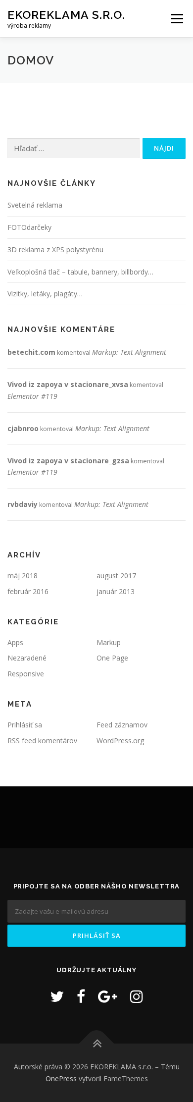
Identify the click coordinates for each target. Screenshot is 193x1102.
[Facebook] (81, 996)
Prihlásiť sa (24, 724)
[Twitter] (57, 996)
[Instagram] (136, 996)
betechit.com (31, 352)
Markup (108, 642)
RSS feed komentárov (42, 740)
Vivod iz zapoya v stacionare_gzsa (68, 460)
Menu (176, 18)
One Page (112, 657)
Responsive (25, 673)
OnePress (61, 1078)
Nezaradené (27, 657)
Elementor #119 (32, 396)
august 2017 (116, 575)
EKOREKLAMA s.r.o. (66, 14)
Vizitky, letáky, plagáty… (45, 293)
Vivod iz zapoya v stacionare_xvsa (67, 384)
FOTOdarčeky (29, 227)
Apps (15, 642)
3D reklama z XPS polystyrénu (55, 249)
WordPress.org (120, 740)
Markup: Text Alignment (129, 352)
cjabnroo (23, 428)
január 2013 (115, 591)
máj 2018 (22, 575)
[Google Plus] (107, 996)
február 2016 (27, 591)
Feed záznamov (121, 724)
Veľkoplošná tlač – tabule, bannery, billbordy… (80, 271)
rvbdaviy (22, 504)
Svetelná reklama (34, 205)
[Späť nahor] (96, 1043)
